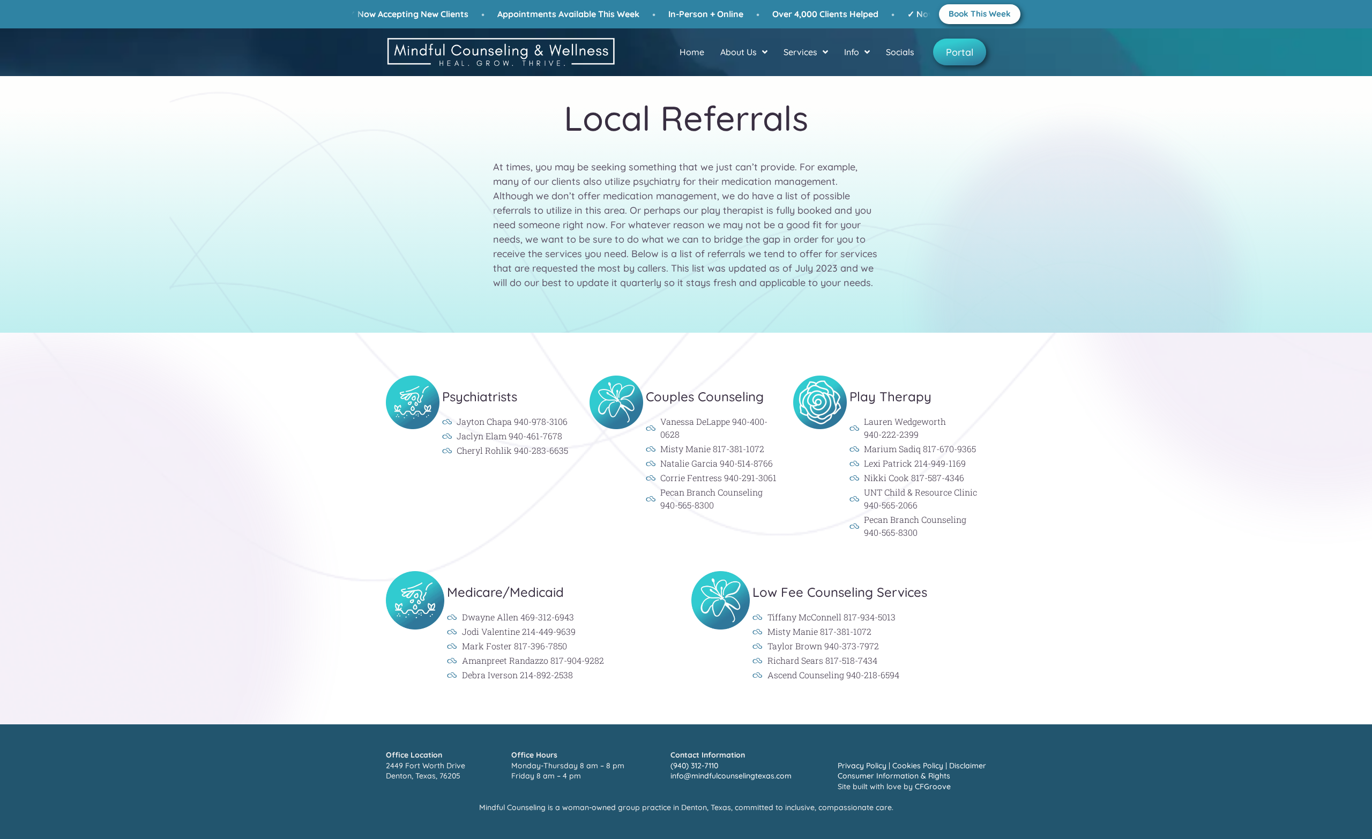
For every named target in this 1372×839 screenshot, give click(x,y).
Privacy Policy (862, 765)
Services (800, 52)
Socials (900, 52)
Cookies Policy (917, 765)
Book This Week (980, 14)
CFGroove (933, 786)
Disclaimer (967, 765)
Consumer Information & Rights (894, 776)
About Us (738, 52)
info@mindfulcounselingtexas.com (731, 776)
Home (692, 52)
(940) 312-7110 (694, 765)
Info (851, 52)
